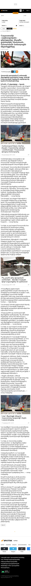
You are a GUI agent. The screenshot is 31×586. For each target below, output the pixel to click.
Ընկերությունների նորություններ (9, 561)
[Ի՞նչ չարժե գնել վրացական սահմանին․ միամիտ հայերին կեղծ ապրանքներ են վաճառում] (15, 266)
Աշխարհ (3, 525)
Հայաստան (8, 544)
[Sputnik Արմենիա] (4, 11)
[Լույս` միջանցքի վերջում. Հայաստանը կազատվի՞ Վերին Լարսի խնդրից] (15, 404)
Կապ (2, 559)
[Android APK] (5, 571)
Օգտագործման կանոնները (17, 557)
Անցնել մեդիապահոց (18, 69)
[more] (28, 154)
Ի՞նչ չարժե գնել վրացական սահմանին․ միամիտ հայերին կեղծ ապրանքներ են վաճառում (14, 280)
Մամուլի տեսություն (24, 22)
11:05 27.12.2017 (4, 49)
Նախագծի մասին (5, 557)
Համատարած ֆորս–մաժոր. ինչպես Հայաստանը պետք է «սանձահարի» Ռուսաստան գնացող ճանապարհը (13, 149)
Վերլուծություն (22, 544)
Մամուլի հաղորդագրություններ (12, 559)
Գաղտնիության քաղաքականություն (10, 563)
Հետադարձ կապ (5, 567)
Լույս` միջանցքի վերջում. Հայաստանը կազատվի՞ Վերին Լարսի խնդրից (14, 418)
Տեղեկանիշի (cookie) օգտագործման (10, 565)
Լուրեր (3, 22)
